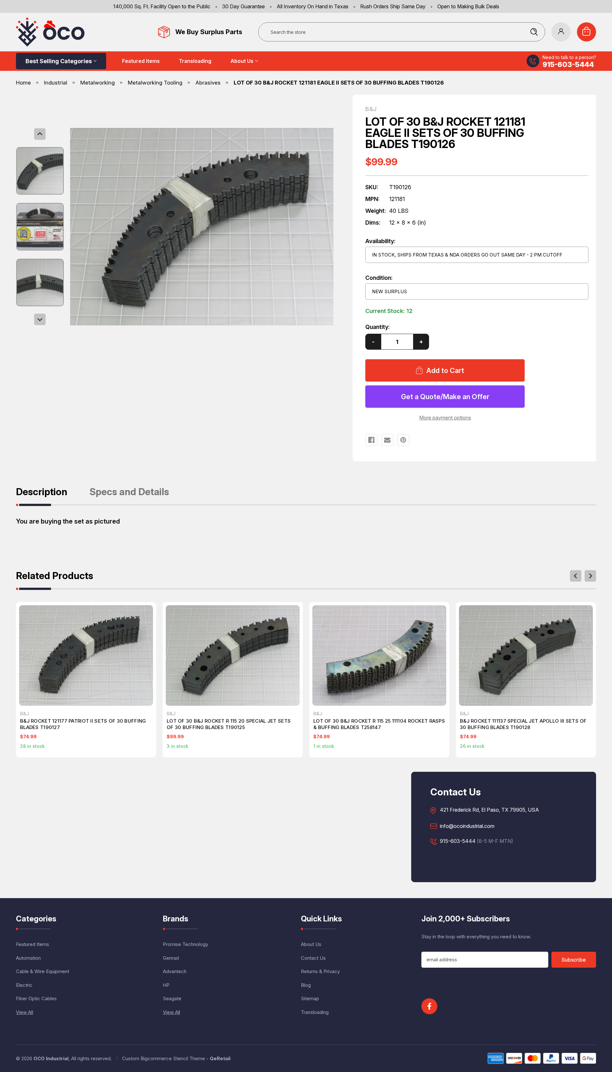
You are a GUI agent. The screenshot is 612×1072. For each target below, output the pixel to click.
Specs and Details (129, 492)
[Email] (387, 440)
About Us (241, 61)
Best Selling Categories (59, 61)
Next (40, 319)
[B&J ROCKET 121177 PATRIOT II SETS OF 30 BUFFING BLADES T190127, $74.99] (86, 655)
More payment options (445, 417)
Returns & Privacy (320, 971)
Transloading (195, 61)
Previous (40, 134)
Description (41, 492)
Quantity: (377, 327)
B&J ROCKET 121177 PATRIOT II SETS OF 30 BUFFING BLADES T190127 (83, 724)
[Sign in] (561, 31)
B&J (370, 109)
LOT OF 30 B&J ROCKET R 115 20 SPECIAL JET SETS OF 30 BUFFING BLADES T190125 (229, 724)
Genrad (171, 958)
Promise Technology (185, 944)
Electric (24, 985)
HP (166, 985)
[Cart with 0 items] (586, 31)
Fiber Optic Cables (36, 998)
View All (24, 1012)
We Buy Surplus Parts (208, 32)
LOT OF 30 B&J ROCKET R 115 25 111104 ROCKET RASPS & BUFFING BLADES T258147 (379, 724)
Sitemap (310, 998)
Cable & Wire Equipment (42, 971)
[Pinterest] (403, 440)
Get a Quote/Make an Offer (445, 396)
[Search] (534, 31)
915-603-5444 (568, 64)
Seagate (172, 998)
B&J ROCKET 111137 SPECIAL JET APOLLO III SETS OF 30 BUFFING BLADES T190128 (523, 724)
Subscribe (574, 960)
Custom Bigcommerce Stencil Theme (163, 1058)
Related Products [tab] (54, 576)
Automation (28, 958)
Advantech (174, 971)
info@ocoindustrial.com (467, 826)
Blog (306, 985)
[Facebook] (371, 440)
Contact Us (313, 958)
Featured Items (141, 61)
